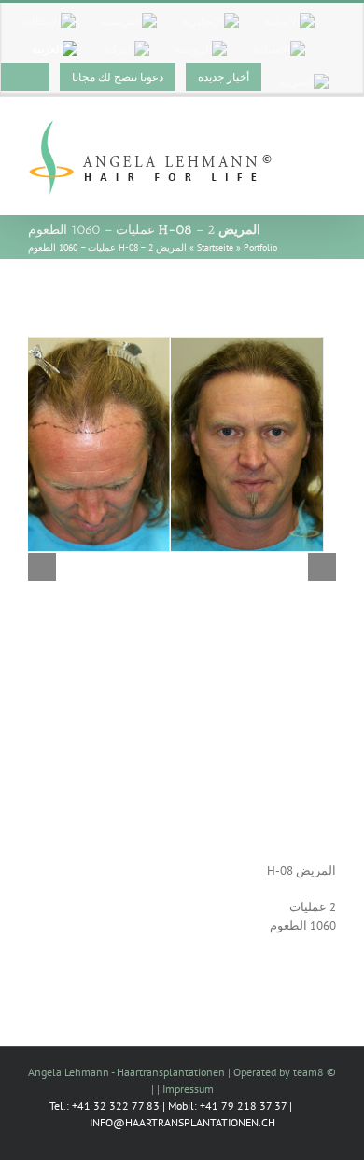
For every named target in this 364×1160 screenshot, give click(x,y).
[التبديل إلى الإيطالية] (49, 21)
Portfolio (260, 248)
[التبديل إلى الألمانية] (289, 21)
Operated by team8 (278, 1072)
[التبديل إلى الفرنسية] (129, 21)
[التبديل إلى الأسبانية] (278, 49)
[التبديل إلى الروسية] (200, 49)
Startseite (215, 248)
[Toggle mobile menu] (328, 133)
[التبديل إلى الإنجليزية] (210, 21)
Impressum (188, 1089)
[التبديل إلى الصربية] (304, 82)
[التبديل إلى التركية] (126, 49)
